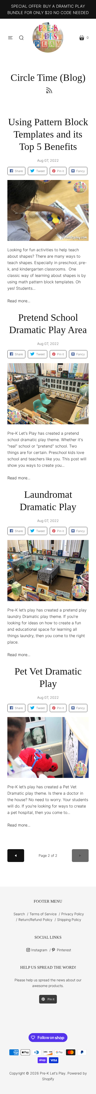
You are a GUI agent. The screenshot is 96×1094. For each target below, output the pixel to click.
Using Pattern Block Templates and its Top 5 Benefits (48, 134)
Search (19, 914)
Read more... (18, 300)
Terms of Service (43, 914)
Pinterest (64, 950)
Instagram (39, 950)
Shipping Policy (69, 919)
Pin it (50, 999)
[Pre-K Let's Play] (48, 38)
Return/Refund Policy (35, 919)
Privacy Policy (72, 914)
